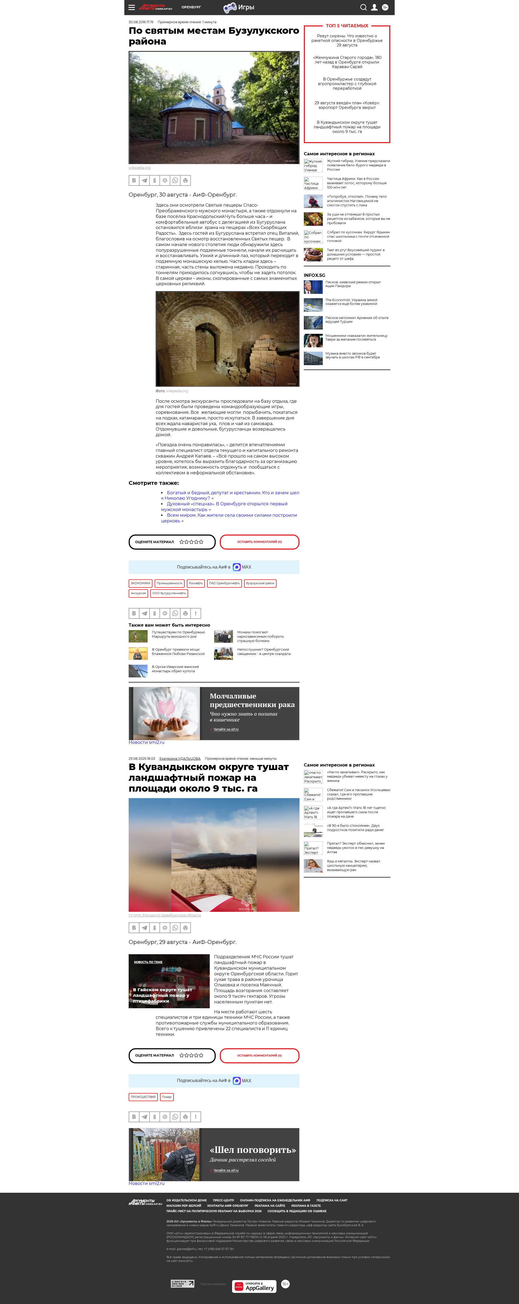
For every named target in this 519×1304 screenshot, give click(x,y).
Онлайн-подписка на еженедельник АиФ (275, 1200)
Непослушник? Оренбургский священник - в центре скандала (264, 651)
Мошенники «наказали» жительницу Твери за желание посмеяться (356, 337)
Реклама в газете (306, 1206)
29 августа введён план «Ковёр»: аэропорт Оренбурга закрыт (347, 105)
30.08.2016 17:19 (141, 22)
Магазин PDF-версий (184, 1206)
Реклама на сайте (270, 1206)
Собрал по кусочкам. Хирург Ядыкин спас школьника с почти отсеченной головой (358, 236)
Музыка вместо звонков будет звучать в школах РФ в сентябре (352, 355)
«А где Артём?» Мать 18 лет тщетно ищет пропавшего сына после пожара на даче (356, 812)
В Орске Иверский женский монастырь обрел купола (175, 669)
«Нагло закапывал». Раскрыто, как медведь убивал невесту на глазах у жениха (357, 776)
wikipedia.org (140, 168)
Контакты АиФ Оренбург (227, 1206)
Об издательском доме (187, 1200)
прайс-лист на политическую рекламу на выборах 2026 (214, 1211)
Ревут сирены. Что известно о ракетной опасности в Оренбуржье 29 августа (347, 41)
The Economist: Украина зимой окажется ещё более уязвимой (351, 302)
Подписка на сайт (332, 1200)
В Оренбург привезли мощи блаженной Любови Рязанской (178, 651)
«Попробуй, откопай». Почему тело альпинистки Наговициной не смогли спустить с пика (357, 200)
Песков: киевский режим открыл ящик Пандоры (353, 284)
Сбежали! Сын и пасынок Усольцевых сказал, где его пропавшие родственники (358, 794)
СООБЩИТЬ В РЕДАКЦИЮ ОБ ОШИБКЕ (297, 1211)
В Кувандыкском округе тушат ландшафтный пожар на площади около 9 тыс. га (347, 127)
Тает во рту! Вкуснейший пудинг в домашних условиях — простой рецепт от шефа (356, 254)
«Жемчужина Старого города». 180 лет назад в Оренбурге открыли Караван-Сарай (347, 62)
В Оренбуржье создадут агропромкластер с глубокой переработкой (347, 84)
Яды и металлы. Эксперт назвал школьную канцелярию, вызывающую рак (353, 865)
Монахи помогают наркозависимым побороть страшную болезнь (260, 636)
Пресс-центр (223, 1200)
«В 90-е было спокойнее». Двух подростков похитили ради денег (355, 828)
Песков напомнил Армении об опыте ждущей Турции (356, 320)
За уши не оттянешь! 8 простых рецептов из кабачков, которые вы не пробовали (358, 218)
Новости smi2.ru (147, 742)
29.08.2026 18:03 (142, 759)
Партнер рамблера (213, 1284)
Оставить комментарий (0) (259, 542)
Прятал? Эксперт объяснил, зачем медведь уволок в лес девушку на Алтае (356, 847)
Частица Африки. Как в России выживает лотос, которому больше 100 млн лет (357, 183)
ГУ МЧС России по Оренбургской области (165, 915)
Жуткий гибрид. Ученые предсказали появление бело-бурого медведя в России (358, 165)
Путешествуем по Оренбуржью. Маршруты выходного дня (179, 634)
